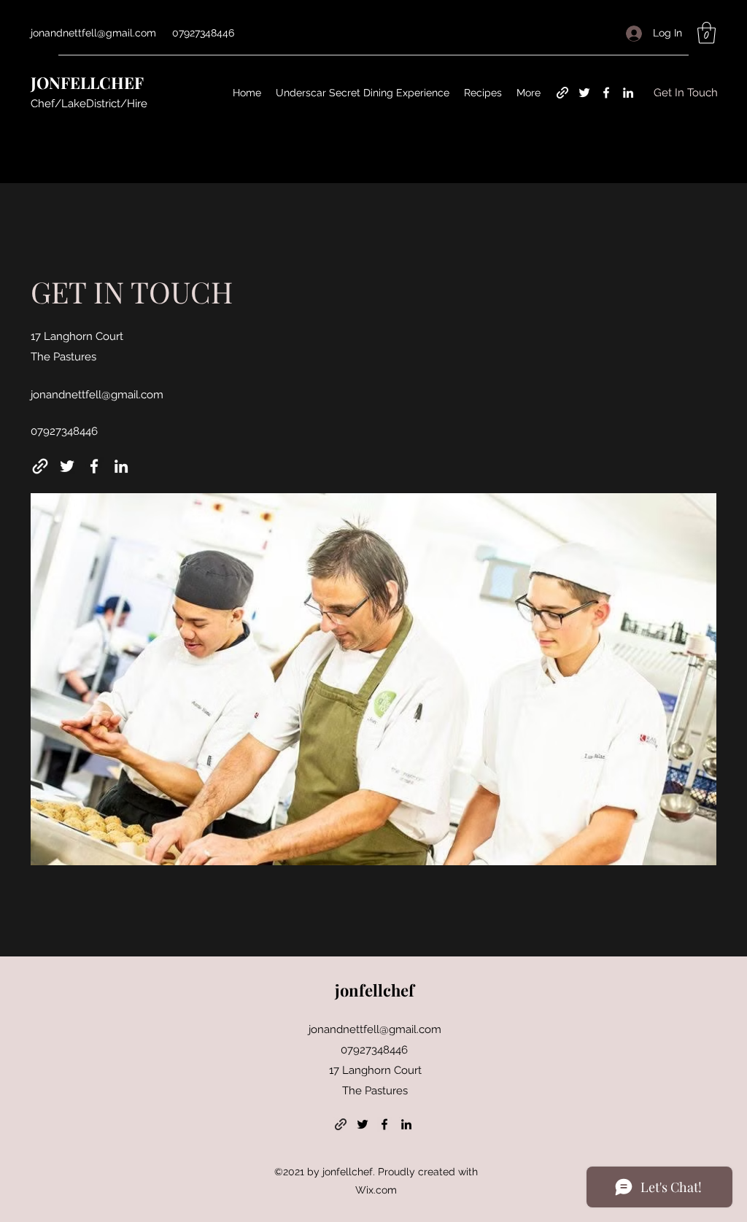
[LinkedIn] (628, 92)
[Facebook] (606, 92)
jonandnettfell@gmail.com (93, 33)
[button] (706, 33)
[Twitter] (584, 92)
